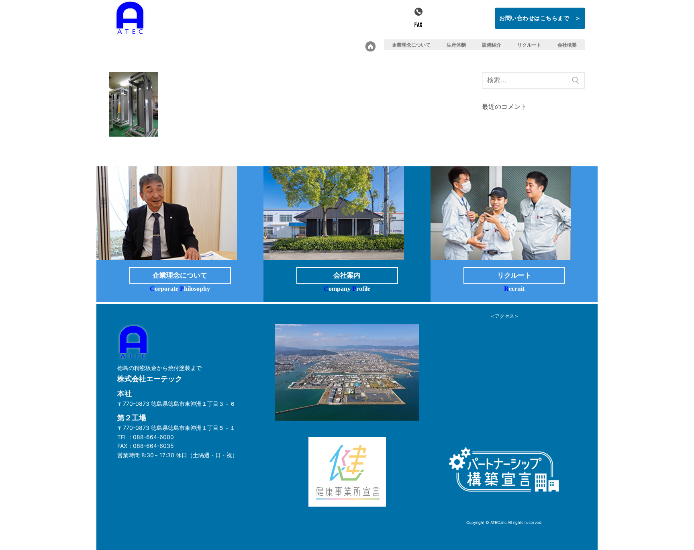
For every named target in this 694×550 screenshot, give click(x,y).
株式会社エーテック (197, 22)
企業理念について (180, 275)
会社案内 (347, 275)
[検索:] (533, 80)
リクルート (514, 275)
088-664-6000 (454, 11)
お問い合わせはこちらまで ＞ (540, 17)
